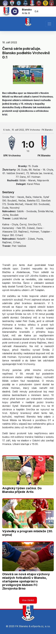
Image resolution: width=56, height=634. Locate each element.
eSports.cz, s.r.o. (40, 626)
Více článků (28, 600)
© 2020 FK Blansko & (18, 626)
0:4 (37, 11)
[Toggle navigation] (49, 24)
